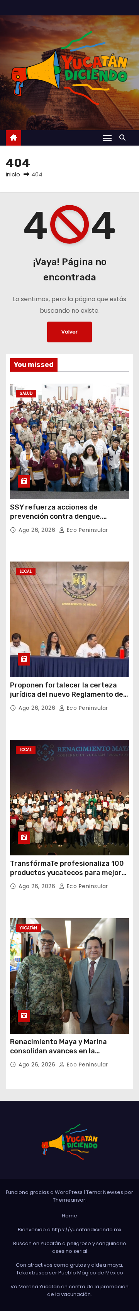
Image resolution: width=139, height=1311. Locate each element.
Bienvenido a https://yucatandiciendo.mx (69, 1229)
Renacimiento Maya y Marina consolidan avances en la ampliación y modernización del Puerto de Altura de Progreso (63, 1056)
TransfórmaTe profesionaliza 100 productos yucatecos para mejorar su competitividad (69, 872)
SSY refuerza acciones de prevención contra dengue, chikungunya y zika (56, 516)
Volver (69, 332)
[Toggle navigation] (107, 137)
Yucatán (28, 928)
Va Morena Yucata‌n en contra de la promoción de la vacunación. (69, 1290)
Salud (26, 393)
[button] (124, 137)
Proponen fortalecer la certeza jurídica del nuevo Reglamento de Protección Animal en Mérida (66, 694)
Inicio (13, 174)
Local (26, 571)
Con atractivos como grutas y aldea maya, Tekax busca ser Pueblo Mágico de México (69, 1268)
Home (69, 1215)
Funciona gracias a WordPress (45, 1192)
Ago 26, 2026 (38, 530)
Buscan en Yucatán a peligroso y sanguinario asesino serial (69, 1247)
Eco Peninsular (86, 530)
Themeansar (69, 1200)
